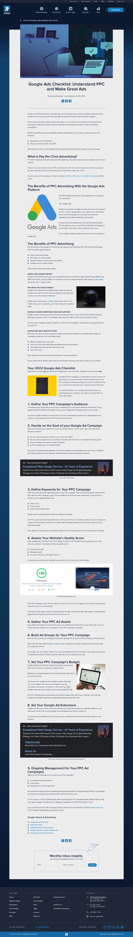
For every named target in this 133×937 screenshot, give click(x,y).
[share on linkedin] (66, 101)
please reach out (96, 807)
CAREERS (111, 1)
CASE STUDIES (85, 1)
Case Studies (38, 901)
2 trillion (51, 301)
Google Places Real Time (39, 822)
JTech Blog (40, 20)
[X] (105, 927)
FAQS (102, 1)
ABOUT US (120, 1)
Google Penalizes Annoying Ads (41, 827)
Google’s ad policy (53, 644)
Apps (71, 12)
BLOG (95, 1)
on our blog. (78, 859)
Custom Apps (14, 908)
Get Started (115, 10)
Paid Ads (85, 12)
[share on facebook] (70, 101)
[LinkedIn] (118, 927)
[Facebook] (109, 927)
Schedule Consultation (62, 908)
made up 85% (79, 315)
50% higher (99, 279)
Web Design (41, 12)
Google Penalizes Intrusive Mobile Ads (44, 830)
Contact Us (58, 904)
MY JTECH (73, 1)
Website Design (14, 901)
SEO (98, 12)
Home (11, 897)
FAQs (35, 908)
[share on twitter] (63, 101)
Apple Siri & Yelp (36, 825)
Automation (56, 12)
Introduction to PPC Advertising (41, 833)
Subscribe (92, 865)
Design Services (59, 897)
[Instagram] (122, 927)
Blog (35, 904)
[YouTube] (113, 927)
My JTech (37, 897)
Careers (36, 912)
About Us (37, 916)
